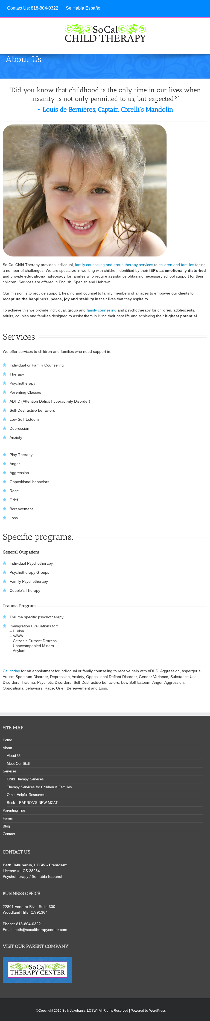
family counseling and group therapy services (114, 265)
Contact (9, 834)
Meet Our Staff (18, 764)
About (7, 748)
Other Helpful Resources (26, 795)
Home (7, 740)
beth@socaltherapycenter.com (40, 929)
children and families (176, 265)
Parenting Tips (14, 810)
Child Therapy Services (25, 779)
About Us (14, 756)
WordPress (157, 1011)
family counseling (101, 310)
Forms (8, 818)
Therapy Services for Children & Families (39, 787)
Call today (11, 671)
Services (10, 771)
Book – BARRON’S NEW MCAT (32, 803)
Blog (6, 826)
